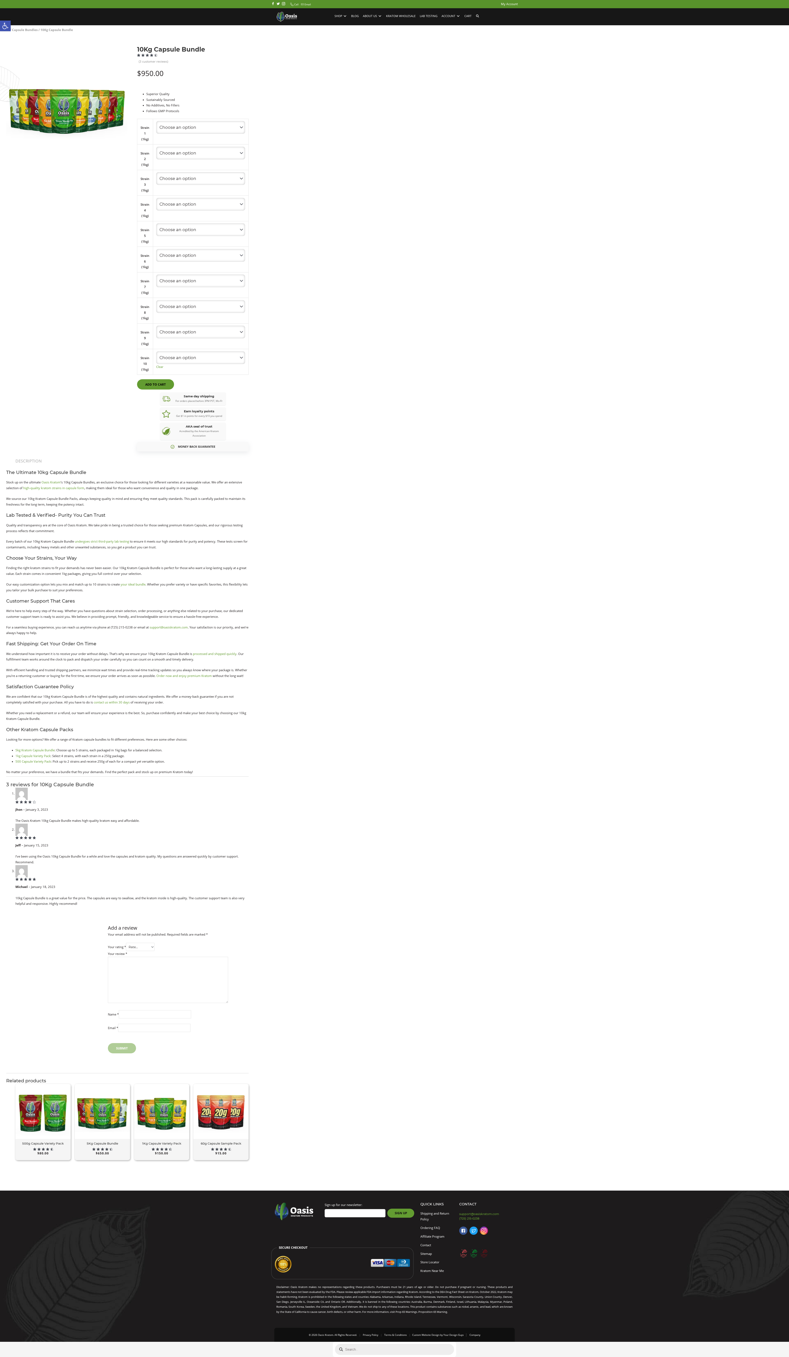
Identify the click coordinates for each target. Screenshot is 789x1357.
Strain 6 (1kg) (145, 261)
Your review (117, 954)
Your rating (117, 947)
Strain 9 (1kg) (145, 338)
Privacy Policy (370, 1335)
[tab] (28, 461)
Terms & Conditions (395, 1335)
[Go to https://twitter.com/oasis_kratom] (278, 4)
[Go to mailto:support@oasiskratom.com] (487, 1214)
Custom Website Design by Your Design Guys (438, 1335)
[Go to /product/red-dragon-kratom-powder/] (484, 1253)
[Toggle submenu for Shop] (345, 16)
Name (113, 1014)
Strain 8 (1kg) (145, 312)
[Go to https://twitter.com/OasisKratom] (473, 1231)
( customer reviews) (153, 61)
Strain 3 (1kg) (145, 184)
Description (28, 461)
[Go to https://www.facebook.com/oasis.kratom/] (273, 4)
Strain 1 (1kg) (145, 133)
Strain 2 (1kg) (145, 159)
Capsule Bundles (25, 30)
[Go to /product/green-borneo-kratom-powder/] (473, 1253)
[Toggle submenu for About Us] (379, 16)
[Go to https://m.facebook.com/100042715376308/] (463, 1231)
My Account (509, 4)
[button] (294, 4)
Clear (159, 367)
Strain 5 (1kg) (145, 235)
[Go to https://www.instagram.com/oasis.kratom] (283, 4)
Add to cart (155, 384)
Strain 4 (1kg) (145, 210)
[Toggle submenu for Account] (458, 16)
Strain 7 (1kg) (145, 287)
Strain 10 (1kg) (145, 363)
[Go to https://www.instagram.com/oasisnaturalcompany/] (484, 1231)
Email (113, 1028)
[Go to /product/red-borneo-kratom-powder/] (463, 1253)
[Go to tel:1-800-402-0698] (487, 1218)
